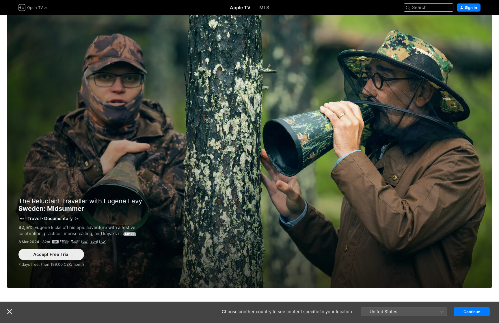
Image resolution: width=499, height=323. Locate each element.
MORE (130, 234)
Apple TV (240, 7)
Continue (471, 311)
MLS (264, 7)
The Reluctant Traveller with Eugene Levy (80, 201)
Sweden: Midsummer (249, 151)
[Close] (9, 311)
